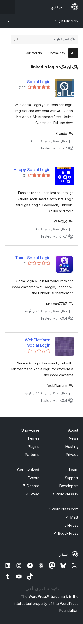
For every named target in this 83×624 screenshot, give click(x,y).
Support (71, 477)
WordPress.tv (64, 494)
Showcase (30, 430)
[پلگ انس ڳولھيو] (16, 39)
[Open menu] (7, 7)
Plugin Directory (66, 21)
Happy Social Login (32, 169)
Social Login (38, 81)
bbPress (69, 525)
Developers (68, 485)
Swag (32, 494)
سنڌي (63, 554)
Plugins (33, 446)
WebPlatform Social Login (37, 342)
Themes (32, 438)
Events (33, 477)
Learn (73, 469)
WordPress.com (62, 509)
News (73, 438)
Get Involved (28, 469)
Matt (71, 517)
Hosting (71, 446)
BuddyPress (65, 533)
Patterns (32, 454)
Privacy (72, 454)
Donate (30, 485)
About (73, 430)
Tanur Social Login (32, 257)
